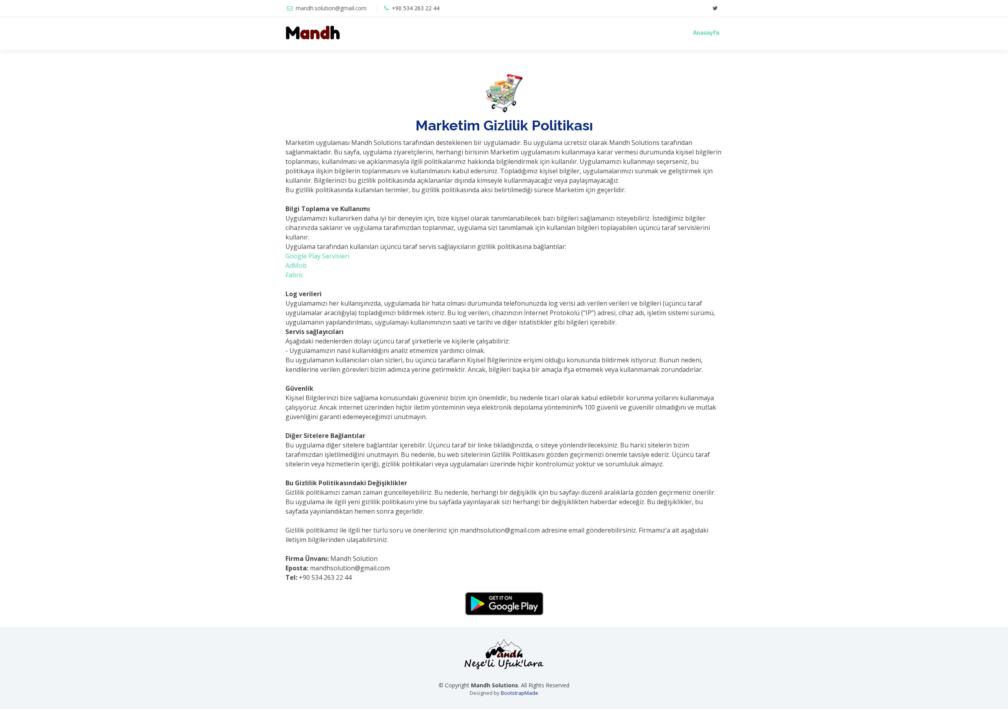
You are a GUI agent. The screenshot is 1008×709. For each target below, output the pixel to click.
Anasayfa (706, 33)
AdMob (296, 265)
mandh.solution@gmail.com (331, 8)
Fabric (294, 275)
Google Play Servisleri (317, 256)
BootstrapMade (519, 692)
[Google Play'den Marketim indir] (504, 603)
